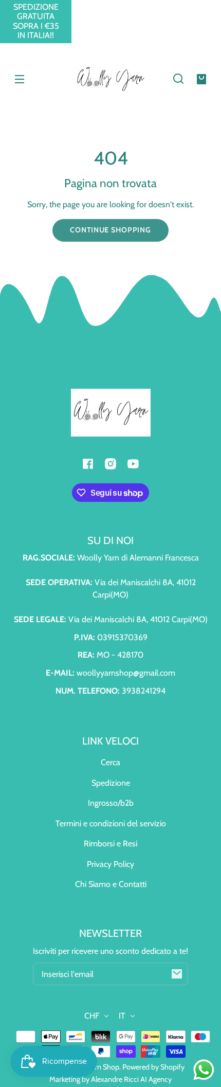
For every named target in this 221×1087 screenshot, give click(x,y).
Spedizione (110, 783)
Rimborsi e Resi (110, 843)
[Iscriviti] (176, 974)
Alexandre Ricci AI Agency (131, 1079)
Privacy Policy (110, 864)
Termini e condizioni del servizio (111, 823)
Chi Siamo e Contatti (110, 884)
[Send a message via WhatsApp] (204, 1070)
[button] (178, 78)
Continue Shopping (110, 229)
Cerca (110, 762)
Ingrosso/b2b (111, 803)
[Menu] (19, 78)
